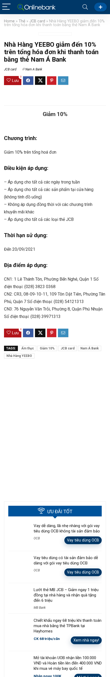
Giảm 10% (47, 348)
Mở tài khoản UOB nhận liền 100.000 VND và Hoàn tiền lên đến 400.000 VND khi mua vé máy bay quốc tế (68, 663)
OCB (37, 538)
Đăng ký (100, 7)
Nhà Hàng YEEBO (19, 356)
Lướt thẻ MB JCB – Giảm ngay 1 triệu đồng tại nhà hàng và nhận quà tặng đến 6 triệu (66, 595)
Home (9, 21)
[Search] (85, 7)
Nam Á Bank (89, 348)
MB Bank (40, 608)
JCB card (37, 21)
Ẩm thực (27, 348)
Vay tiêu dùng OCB (83, 540)
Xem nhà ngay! (86, 640)
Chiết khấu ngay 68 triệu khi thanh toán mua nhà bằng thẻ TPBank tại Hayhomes (67, 626)
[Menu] (6, 7)
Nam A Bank (33, 69)
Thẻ (22, 21)
